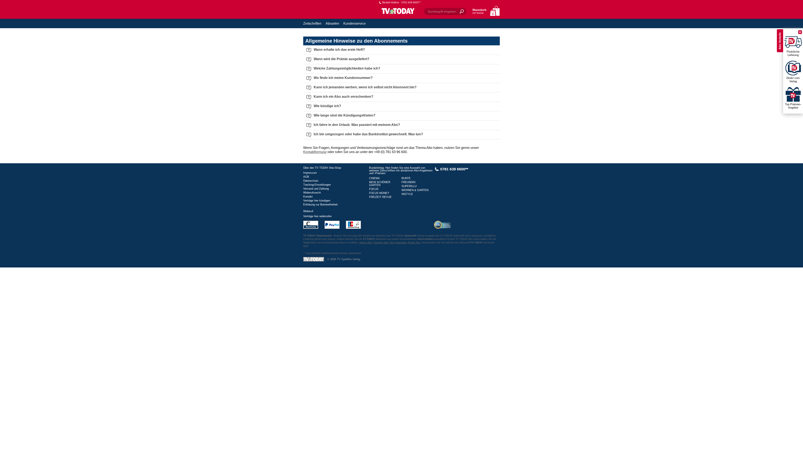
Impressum (310, 172)
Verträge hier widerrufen (317, 216)
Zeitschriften (312, 23)
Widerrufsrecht (312, 192)
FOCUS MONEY (379, 193)
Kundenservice (354, 23)
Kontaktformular (315, 152)
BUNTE (406, 178)
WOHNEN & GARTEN (415, 190)
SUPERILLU (409, 186)
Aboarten (332, 23)
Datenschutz (310, 180)
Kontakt (308, 196)
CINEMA (374, 178)
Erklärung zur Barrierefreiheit (320, 204)
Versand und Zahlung (316, 188)
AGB (306, 176)
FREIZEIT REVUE (380, 197)
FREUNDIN (408, 182)
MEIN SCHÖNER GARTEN (379, 184)
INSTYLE (407, 194)
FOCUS (373, 189)
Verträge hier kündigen (316, 200)
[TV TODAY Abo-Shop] (398, 11)
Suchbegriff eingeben (442, 11)
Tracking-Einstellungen (317, 184)
